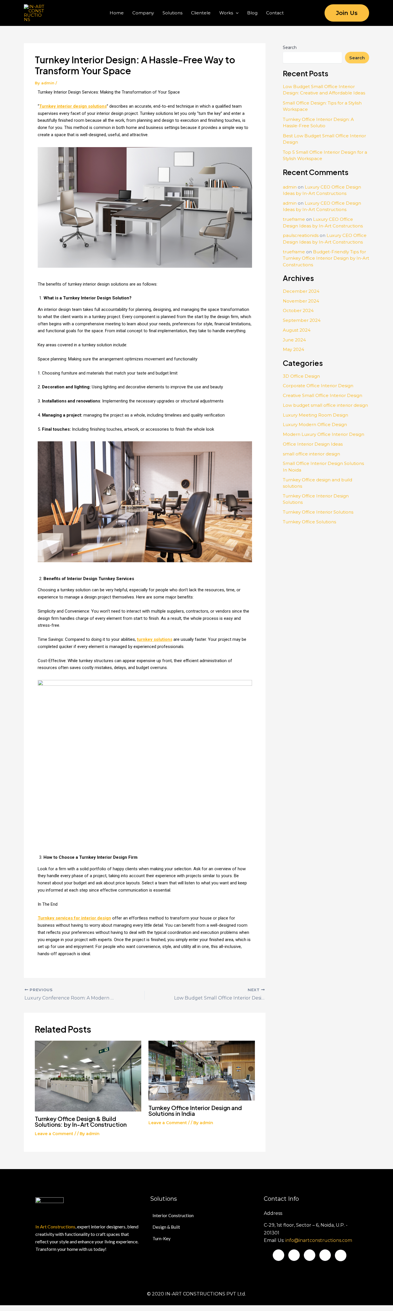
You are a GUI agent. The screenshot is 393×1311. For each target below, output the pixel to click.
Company (143, 13)
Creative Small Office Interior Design (322, 395)
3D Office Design (301, 376)
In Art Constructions (55, 1226)
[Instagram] (325, 1255)
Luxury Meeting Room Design (315, 415)
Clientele (201, 13)
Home (117, 13)
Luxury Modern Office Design (315, 424)
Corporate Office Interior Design (318, 385)
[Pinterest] (340, 1255)
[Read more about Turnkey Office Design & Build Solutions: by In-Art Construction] (88, 1075)
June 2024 (294, 340)
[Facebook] (278, 1255)
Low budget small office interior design (325, 405)
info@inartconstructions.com (318, 1240)
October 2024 (298, 310)
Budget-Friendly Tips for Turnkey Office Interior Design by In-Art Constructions (326, 258)
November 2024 (301, 301)
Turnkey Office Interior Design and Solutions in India (195, 1110)
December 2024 (301, 291)
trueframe (294, 219)
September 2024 (301, 320)
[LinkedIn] (309, 1255)
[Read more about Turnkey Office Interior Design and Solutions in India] (201, 1070)
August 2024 (296, 330)
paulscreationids (300, 235)
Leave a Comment (54, 1133)
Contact (275, 13)
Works (226, 13)
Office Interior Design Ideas (313, 444)
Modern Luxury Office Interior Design (323, 434)
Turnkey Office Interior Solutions (318, 512)
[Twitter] (294, 1255)
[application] (236, 13)
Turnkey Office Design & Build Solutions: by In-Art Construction (81, 1121)
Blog (252, 13)
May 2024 (293, 349)
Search (290, 47)
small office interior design (311, 454)
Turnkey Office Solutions (309, 522)
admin (290, 187)
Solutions (172, 13)
